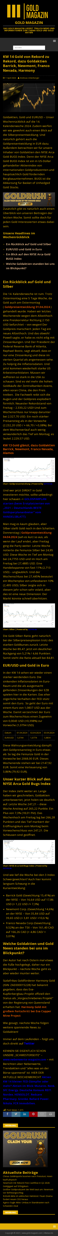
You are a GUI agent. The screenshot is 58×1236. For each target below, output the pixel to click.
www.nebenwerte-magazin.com (24, 1059)
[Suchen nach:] (29, 47)
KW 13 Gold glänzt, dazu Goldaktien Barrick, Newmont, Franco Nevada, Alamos (29, 449)
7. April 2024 (10, 78)
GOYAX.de (48, 484)
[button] (54, 41)
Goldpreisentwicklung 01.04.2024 (27, 307)
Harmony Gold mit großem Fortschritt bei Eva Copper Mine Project (27, 1011)
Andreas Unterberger (29, 78)
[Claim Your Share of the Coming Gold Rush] (25, 1165)
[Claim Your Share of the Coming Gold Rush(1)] (29, 204)
